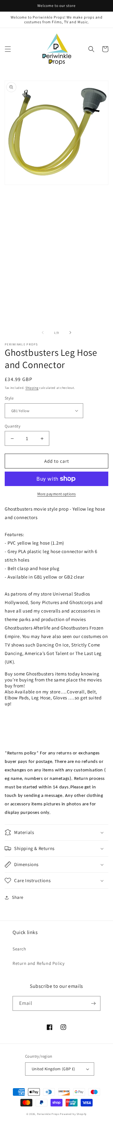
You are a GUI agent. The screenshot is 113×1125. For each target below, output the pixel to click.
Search (19, 949)
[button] (8, 49)
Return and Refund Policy (38, 963)
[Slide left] (43, 332)
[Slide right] (70, 332)
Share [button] (18, 897)
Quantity (12, 426)
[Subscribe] (93, 1003)
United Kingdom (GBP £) (53, 1069)
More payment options (56, 493)
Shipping (32, 388)
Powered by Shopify (73, 1114)
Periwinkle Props (48, 1114)
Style (9, 398)
